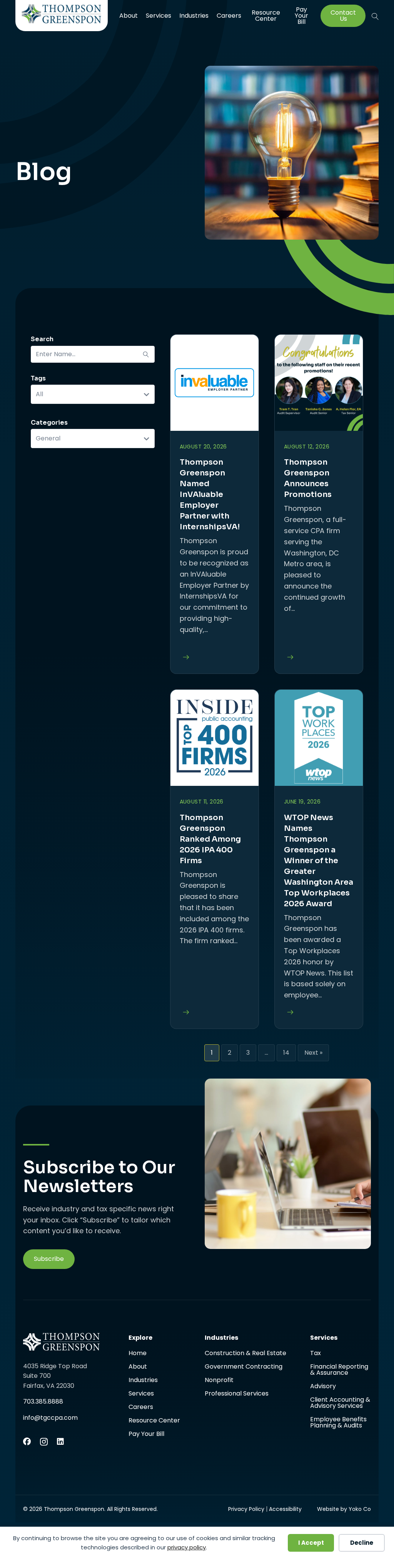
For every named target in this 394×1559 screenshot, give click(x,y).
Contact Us (343, 16)
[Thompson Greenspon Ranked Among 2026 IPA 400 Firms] (184, 1013)
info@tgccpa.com (50, 1417)
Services (158, 15)
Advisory (323, 1387)
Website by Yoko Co (344, 1509)
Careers (229, 15)
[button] (375, 16)
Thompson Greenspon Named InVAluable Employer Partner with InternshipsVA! (210, 494)
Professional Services (237, 1394)
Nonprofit (219, 1380)
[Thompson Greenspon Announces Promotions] (288, 658)
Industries (194, 15)
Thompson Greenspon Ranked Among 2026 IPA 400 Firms (210, 839)
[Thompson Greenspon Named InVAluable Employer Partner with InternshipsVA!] (184, 658)
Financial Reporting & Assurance (339, 1370)
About (128, 15)
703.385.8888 (43, 1401)
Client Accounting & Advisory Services (340, 1403)
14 (286, 1052)
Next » (313, 1052)
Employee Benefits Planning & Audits (338, 1422)
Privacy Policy (246, 1509)
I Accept (311, 1543)
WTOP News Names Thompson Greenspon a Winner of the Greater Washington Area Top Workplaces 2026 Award (318, 861)
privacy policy (186, 1547)
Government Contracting (243, 1367)
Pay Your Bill (301, 16)
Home (138, 1353)
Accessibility (285, 1509)
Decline (361, 1543)
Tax (315, 1353)
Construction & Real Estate (245, 1353)
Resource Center (266, 15)
